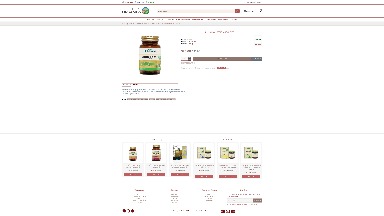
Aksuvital (152, 23)
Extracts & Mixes (141, 23)
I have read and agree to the (243, 204)
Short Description (188, 63)
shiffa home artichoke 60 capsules (137, 99)
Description (126, 84)
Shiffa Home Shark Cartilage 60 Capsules (156, 166)
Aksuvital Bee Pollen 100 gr (228, 165)
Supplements (130, 23)
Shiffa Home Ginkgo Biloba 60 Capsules (180, 166)
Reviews (136, 84)
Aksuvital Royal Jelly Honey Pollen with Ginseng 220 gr (204, 166)
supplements (171, 99)
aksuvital (152, 99)
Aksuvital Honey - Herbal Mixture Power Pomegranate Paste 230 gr (251, 167)
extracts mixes (161, 99)
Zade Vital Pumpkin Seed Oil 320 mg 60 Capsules (133, 166)
